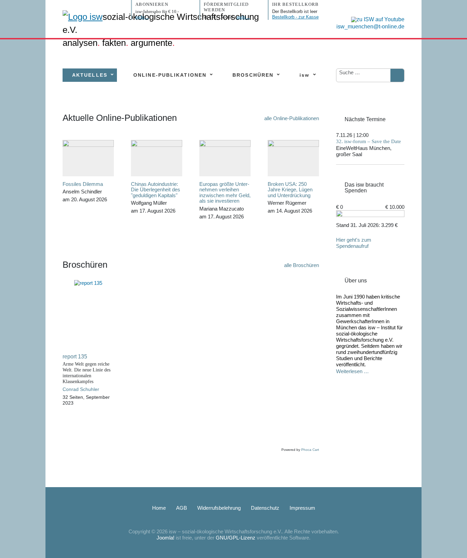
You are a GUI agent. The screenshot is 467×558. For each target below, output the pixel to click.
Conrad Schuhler (81, 389)
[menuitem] (90, 75)
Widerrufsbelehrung (219, 508)
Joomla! (165, 538)
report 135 (75, 356)
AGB (181, 508)
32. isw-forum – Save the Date (368, 141)
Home (159, 508)
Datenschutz (265, 508)
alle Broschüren (301, 265)
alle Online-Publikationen (291, 118)
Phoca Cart (310, 450)
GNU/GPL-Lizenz (235, 538)
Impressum (302, 508)
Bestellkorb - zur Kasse (295, 17)
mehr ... (142, 17)
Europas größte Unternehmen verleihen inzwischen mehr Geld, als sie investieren (225, 192)
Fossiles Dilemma (83, 184)
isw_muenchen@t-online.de (370, 26)
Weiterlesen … (352, 371)
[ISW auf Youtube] (376, 19)
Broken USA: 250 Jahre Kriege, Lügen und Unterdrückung (290, 189)
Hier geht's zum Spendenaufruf (353, 243)
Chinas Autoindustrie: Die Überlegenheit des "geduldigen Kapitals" (155, 189)
